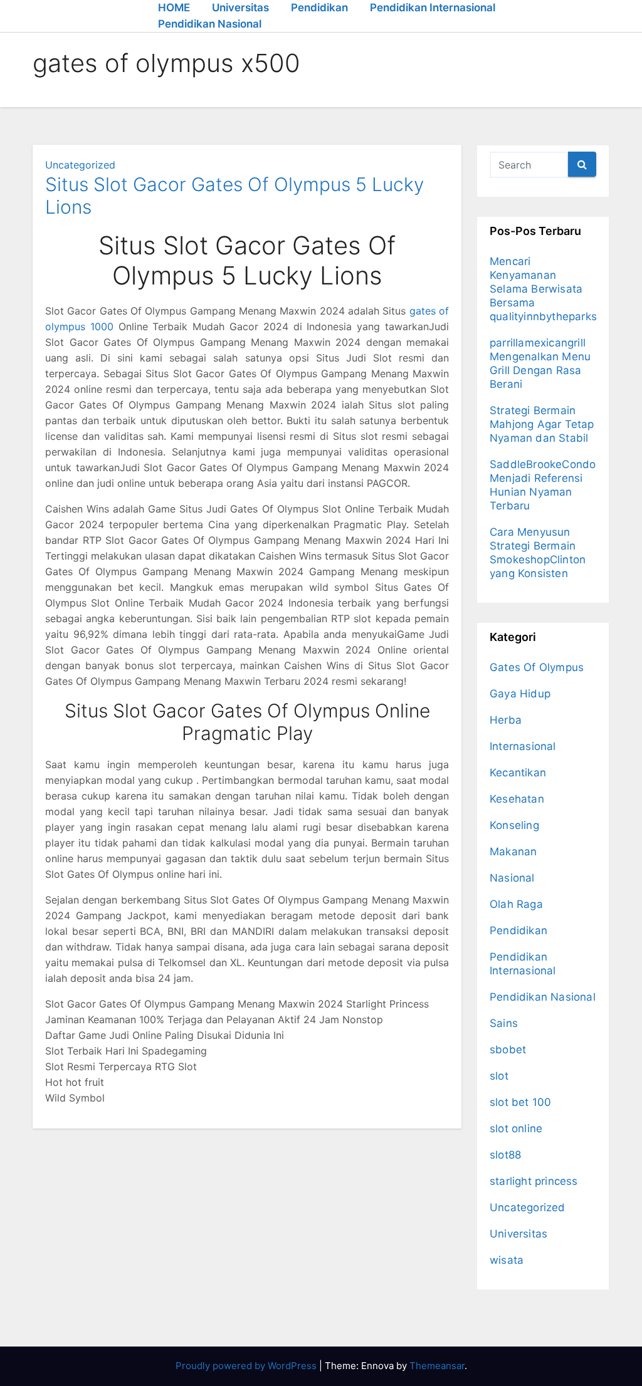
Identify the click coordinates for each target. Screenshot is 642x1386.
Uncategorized (80, 165)
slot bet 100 (520, 1102)
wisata (507, 1260)
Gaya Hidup (520, 693)
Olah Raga (516, 904)
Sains (504, 1023)
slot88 (505, 1155)
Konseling (514, 825)
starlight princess (534, 1181)
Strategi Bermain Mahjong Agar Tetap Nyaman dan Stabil (542, 424)
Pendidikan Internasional (432, 7)
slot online (516, 1128)
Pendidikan (319, 7)
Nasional (512, 878)
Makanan (513, 851)
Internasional (523, 746)
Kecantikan (518, 772)
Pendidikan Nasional (209, 24)
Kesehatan (517, 799)
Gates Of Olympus (537, 667)
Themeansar (437, 1366)
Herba (506, 720)
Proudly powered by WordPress (247, 1366)
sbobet (508, 1049)
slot (499, 1076)
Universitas (240, 7)
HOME (174, 7)
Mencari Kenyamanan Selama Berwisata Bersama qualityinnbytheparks (543, 289)
